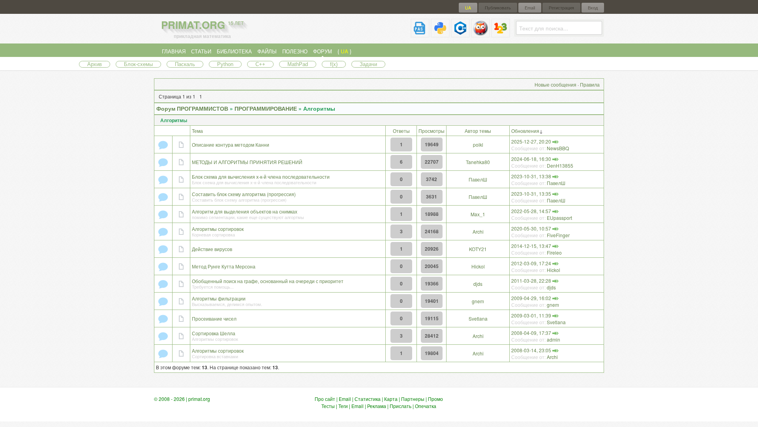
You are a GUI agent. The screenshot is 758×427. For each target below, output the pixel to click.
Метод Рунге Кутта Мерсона (223, 266)
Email (530, 8)
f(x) (334, 64)
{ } (344, 51)
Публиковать (498, 8)
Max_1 (478, 214)
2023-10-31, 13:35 (531, 193)
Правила (590, 84)
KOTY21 (478, 249)
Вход (593, 8)
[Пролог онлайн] (480, 34)
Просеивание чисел (214, 318)
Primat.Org (202, 24)
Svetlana (478, 318)
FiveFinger (558, 235)
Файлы (267, 51)
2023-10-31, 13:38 (531, 176)
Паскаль (185, 64)
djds (477, 283)
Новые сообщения (555, 84)
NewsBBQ (558, 148)
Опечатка (425, 405)
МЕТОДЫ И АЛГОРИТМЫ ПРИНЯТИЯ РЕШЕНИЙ (247, 162)
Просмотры (431, 130)
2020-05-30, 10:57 (531, 228)
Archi (478, 231)
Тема (197, 130)
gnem (478, 301)
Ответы (401, 130)
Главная (174, 51)
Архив (94, 64)
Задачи (368, 64)
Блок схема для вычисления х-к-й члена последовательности (261, 176)
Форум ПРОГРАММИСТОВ (192, 108)
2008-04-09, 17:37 (531, 332)
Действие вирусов (212, 249)
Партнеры (412, 398)
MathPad (297, 64)
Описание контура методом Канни (230, 144)
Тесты (328, 405)
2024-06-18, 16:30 (531, 158)
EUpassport (559, 217)
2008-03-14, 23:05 (531, 350)
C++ (260, 64)
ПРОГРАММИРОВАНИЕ (266, 108)
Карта (391, 398)
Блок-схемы (138, 64)
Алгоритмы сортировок (218, 228)
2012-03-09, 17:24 (531, 263)
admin (553, 339)
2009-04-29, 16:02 (531, 298)
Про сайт (325, 398)
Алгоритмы (319, 108)
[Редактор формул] (500, 34)
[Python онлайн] (440, 34)
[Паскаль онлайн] (420, 34)
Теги (343, 405)
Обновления (525, 130)
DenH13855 (560, 165)
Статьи (201, 51)
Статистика (368, 398)
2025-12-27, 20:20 (531, 141)
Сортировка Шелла (213, 333)
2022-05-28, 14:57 (531, 211)
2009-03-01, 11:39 (531, 315)
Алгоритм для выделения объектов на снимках (244, 211)
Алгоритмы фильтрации (219, 298)
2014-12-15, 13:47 (531, 245)
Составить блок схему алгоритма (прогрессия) (244, 194)
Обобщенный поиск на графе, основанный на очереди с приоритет (267, 281)
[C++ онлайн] (460, 34)
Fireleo (554, 252)
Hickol (478, 266)
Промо (435, 398)
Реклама (376, 405)
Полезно (295, 51)
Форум (322, 51)
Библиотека (234, 51)
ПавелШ (478, 179)
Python (225, 64)
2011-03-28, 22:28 (531, 280)
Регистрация (561, 8)
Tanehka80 (478, 162)
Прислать (400, 405)
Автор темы (478, 130)
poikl (478, 144)
